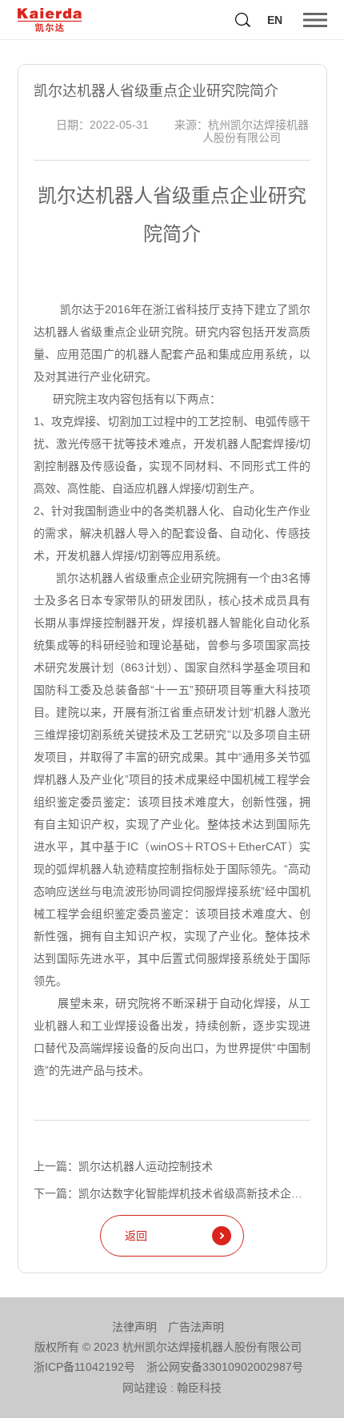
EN (274, 20)
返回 (136, 1235)
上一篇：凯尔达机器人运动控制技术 (123, 1166)
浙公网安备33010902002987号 (224, 1366)
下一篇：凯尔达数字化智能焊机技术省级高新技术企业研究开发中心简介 (172, 1193)
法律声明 (134, 1326)
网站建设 (144, 1387)
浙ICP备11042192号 (84, 1366)
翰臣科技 (199, 1387)
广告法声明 (196, 1326)
